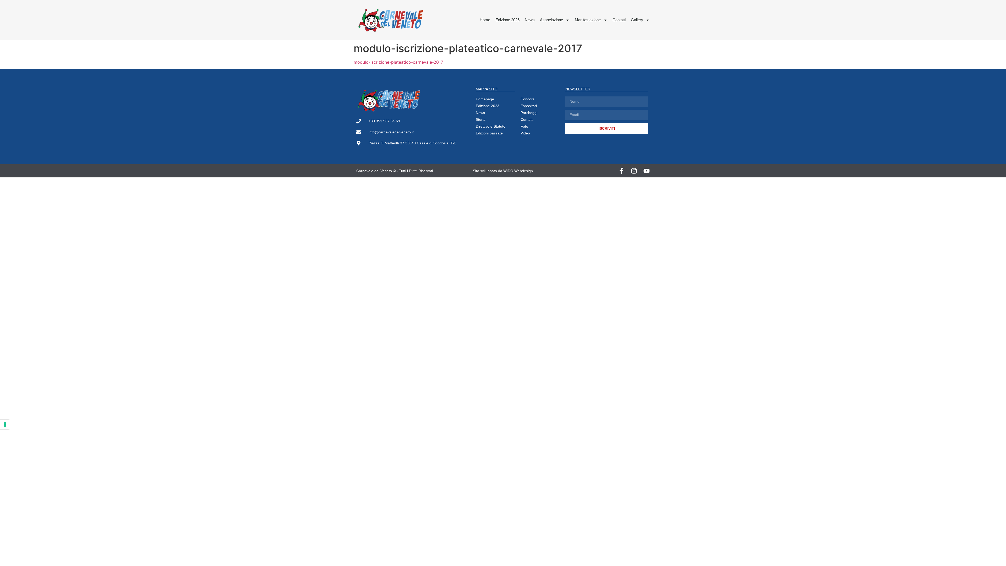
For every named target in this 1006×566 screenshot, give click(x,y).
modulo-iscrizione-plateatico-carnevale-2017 (398, 62)
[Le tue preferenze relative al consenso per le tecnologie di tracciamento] (5, 424)
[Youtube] (646, 171)
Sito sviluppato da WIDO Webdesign (503, 171)
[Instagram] (634, 171)
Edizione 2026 (507, 20)
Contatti (619, 20)
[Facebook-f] (621, 171)
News (530, 20)
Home (485, 20)
